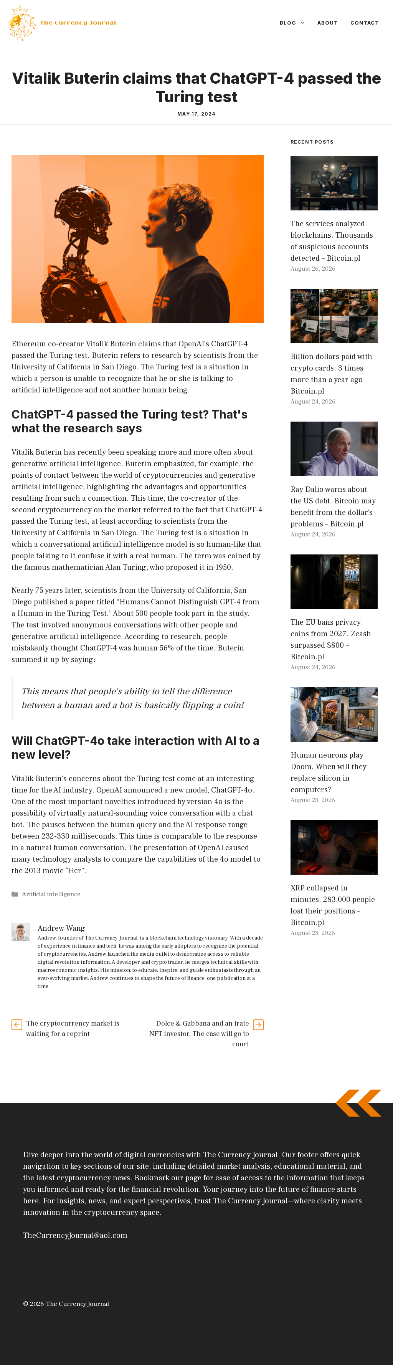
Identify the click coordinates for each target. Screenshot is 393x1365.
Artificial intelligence (51, 894)
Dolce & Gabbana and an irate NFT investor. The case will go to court (199, 1034)
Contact (364, 23)
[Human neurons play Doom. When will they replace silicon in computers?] (334, 736)
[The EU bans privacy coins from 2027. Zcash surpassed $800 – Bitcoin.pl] (334, 603)
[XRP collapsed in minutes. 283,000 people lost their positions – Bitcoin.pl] (334, 869)
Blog (288, 23)
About (327, 23)
